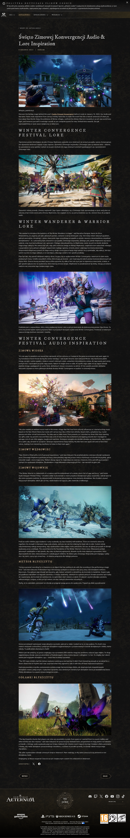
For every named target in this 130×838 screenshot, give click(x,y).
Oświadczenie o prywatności (60, 821)
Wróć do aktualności (30, 28)
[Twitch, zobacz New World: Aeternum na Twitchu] (95, 796)
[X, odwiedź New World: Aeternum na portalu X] (101, 796)
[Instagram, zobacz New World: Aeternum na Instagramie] (117, 796)
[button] (65, 81)
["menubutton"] (12, 15)
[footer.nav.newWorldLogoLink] (20, 798)
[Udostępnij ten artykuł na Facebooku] (39, 764)
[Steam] (83, 816)
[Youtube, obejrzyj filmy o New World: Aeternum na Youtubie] (112, 796)
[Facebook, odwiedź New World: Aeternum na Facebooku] (106, 796)
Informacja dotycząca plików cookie (79, 821)
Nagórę (65, 800)
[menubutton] (116, 801)
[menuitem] (12, 15)
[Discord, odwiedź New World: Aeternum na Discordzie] (90, 796)
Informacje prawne (47, 821)
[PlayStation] (47, 816)
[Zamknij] (127, 3)
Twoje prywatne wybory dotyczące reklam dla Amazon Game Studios (63, 823)
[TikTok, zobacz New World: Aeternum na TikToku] (123, 796)
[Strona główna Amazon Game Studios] (21, 816)
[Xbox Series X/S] (65, 816)
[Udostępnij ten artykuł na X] (34, 764)
